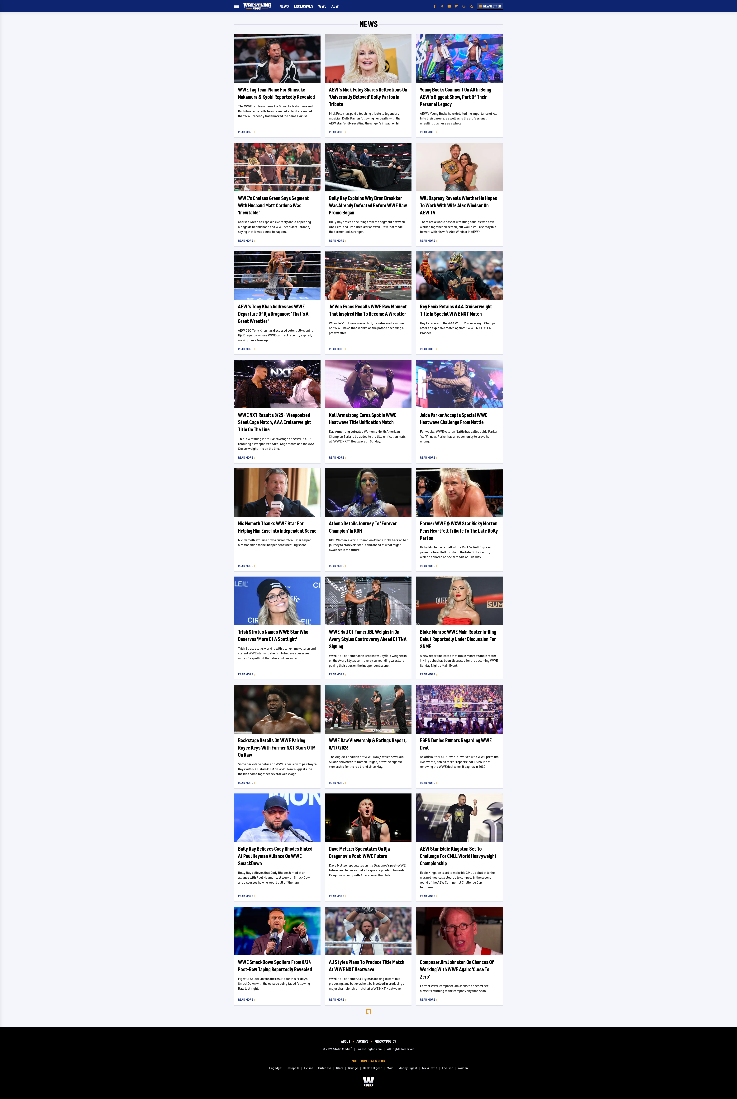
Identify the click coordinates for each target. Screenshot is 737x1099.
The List (447, 1068)
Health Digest (372, 1068)
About (345, 1041)
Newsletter (492, 6)
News (284, 6)
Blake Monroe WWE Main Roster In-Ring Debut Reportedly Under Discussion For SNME (458, 639)
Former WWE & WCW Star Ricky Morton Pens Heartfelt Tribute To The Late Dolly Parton (459, 530)
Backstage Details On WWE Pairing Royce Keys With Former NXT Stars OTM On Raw (277, 747)
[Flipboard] (456, 6)
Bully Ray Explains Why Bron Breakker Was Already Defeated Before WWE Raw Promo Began (368, 205)
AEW (335, 6)
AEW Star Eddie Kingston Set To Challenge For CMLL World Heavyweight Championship (458, 856)
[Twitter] (442, 6)
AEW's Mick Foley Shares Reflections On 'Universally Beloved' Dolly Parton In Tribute (368, 96)
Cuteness (324, 1068)
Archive (362, 1041)
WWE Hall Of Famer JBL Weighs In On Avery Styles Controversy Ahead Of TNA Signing (368, 639)
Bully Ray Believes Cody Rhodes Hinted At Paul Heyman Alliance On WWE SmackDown (275, 856)
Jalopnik (293, 1068)
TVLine (308, 1068)
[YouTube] (449, 6)
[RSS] (471, 6)
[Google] (464, 6)
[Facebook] (434, 6)
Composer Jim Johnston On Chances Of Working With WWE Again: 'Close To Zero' (457, 969)
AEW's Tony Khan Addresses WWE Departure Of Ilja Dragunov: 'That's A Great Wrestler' (273, 313)
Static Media (341, 1049)
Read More (245, 132)
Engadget (276, 1068)
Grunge (353, 1068)
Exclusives (303, 6)
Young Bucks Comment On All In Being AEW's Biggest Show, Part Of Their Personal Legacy (455, 96)
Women (463, 1068)
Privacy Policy (385, 1041)
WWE (322, 6)
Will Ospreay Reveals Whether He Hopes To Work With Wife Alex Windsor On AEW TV (458, 205)
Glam (339, 1068)
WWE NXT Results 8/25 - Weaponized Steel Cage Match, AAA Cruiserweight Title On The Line (274, 422)
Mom (390, 1068)
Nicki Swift (429, 1068)
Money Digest (407, 1068)
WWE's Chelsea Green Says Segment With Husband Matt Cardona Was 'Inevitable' (273, 205)
